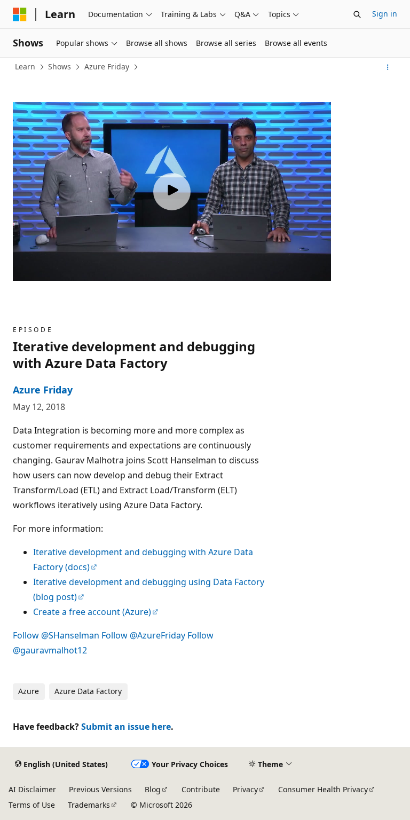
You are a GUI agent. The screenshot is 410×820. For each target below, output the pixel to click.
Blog (153, 789)
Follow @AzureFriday (143, 635)
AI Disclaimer (32, 789)
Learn (25, 66)
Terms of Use (32, 805)
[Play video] (172, 191)
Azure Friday (106, 66)
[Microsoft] (20, 14)
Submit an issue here (126, 726)
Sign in (384, 14)
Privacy (245, 789)
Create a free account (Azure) (92, 612)
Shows (59, 66)
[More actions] (388, 67)
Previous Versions (100, 789)
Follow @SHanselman (56, 635)
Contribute (201, 789)
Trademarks (89, 805)
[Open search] (357, 14)
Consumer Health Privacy (323, 789)
